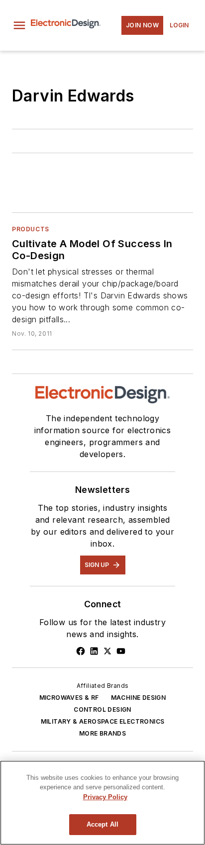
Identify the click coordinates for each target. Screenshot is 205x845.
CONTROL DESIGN (102, 709)
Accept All (102, 824)
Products (30, 229)
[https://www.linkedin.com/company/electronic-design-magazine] (94, 651)
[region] (102, 802)
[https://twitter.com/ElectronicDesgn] (107, 651)
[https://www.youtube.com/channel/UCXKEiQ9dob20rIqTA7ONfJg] (121, 651)
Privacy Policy (105, 797)
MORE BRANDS (102, 733)
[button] (19, 25)
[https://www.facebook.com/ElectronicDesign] (81, 651)
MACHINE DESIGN (138, 697)
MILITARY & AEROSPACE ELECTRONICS (103, 721)
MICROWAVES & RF (69, 697)
